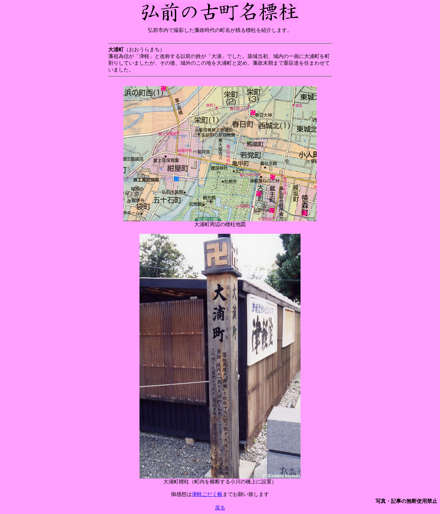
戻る (220, 507)
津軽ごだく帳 (207, 494)
